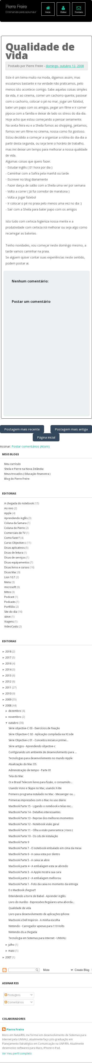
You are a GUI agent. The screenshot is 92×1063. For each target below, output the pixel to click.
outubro (13, 723)
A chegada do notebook (19, 503)
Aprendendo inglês (16, 518)
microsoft (10, 587)
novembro (15, 717)
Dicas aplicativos (14, 547)
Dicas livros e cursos (17, 567)
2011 (8, 687)
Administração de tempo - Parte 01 (30, 770)
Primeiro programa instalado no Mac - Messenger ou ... (42, 794)
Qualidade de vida (20, 908)
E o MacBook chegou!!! (22, 890)
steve (7, 616)
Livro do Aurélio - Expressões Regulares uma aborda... (41, 902)
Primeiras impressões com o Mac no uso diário (37, 800)
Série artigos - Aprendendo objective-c (32, 746)
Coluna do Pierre (14, 528)
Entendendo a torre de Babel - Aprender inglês (37, 896)
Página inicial (46, 437)
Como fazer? (12, 538)
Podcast (9, 597)
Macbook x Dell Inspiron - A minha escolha (34, 920)
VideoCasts (11, 626)
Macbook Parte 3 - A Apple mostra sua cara (35, 872)
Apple (8, 513)
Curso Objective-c (15, 543)
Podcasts (10, 602)
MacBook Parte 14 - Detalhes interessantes (34, 812)
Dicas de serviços (15, 557)
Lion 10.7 (10, 577)
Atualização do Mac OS (22, 764)
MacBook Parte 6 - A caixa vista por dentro (34, 854)
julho (11, 945)
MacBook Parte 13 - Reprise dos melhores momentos (41, 818)
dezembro (15, 711)
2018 (8, 651)
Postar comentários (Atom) (31, 446)
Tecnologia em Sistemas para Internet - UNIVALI (37, 938)
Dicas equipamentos (17, 562)
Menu (8, 582)
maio (11, 951)
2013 (8, 675)
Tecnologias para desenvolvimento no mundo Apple (41, 758)
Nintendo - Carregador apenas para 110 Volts (36, 926)
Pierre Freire (15, 1029)
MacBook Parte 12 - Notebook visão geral (34, 824)
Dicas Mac (10, 572)
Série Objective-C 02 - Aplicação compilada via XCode (41, 734)
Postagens (13, 995)
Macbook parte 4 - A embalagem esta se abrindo (38, 866)
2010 (8, 693)
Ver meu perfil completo (17, 1053)
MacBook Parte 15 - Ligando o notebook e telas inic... (41, 806)
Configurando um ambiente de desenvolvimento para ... (43, 752)
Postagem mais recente (22, 429)
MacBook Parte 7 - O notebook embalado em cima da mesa (45, 848)
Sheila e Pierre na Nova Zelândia (23, 469)
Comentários (15, 1002)
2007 (8, 957)
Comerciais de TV (15, 533)
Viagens (9, 621)
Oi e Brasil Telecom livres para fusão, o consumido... (40, 782)
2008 (8, 705)
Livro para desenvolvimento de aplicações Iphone (39, 914)
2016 (8, 663)
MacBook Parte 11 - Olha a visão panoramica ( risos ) (41, 830)
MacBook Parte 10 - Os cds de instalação (33, 836)
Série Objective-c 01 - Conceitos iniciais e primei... (38, 740)
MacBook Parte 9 (19, 842)
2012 (8, 681)
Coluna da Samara (15, 523)
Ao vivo (9, 508)
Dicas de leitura (14, 552)
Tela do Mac (16, 776)
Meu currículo (12, 464)
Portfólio (10, 607)
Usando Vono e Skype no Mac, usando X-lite (35, 788)
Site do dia (11, 612)
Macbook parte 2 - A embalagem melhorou (35, 878)
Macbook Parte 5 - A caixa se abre (29, 860)
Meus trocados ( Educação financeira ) (27, 474)
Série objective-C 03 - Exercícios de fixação (34, 728)
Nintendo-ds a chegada (23, 932)
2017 (8, 657)
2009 (8, 699)
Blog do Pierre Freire (17, 479)
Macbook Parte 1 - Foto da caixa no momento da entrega (43, 884)
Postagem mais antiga (71, 429)
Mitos (8, 592)
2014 (8, 669)
